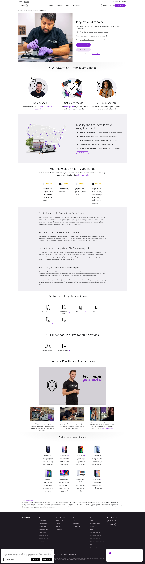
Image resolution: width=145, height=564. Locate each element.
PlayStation (36, 10)
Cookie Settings (10, 559)
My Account (123, 1)
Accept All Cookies (47, 559)
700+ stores (40, 107)
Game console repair (80, 480)
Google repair (80, 455)
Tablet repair (96, 479)
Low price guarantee (28, 500)
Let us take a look (113, 140)
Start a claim (96, 54)
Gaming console (28, 10)
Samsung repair (64, 455)
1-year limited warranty (87, 40)
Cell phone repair (96, 455)
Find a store (82, 152)
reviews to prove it (82, 175)
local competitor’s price (105, 144)
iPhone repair (47, 455)
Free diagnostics (85, 32)
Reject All (35, 559)
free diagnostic (69, 107)
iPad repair (47, 479)
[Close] (51, 551)
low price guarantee (101, 32)
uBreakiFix (26, 1)
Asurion (21, 1)
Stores (116, 1)
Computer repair (64, 479)
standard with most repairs (111, 148)
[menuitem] (52, 5)
